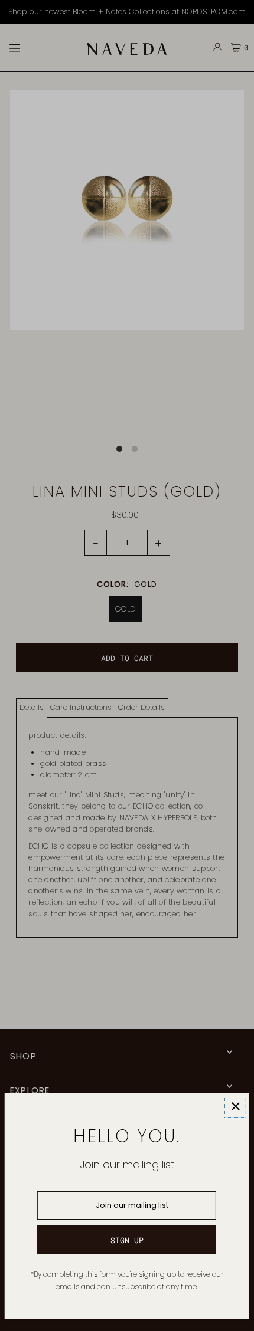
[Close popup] (235, 1106)
